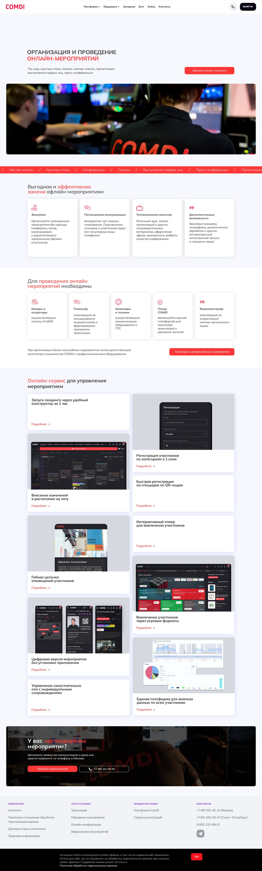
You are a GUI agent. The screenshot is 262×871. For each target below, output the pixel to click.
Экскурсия (129, 7)
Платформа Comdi (146, 810)
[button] (209, 70)
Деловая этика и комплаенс (27, 829)
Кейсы (151, 7)
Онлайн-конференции (86, 825)
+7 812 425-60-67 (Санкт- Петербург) (222, 817)
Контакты (164, 7)
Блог (141, 7)
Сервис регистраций (148, 817)
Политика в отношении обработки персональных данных (31, 819)
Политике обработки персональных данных (88, 865)
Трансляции (79, 810)
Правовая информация (24, 836)
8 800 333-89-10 (208, 825)
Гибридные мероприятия (88, 817)
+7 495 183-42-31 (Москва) (215, 810)
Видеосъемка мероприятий (89, 832)
